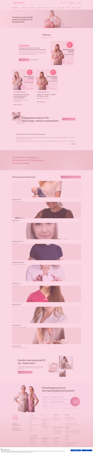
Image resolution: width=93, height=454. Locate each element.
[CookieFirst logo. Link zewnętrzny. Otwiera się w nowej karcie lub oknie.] (1, 448)
